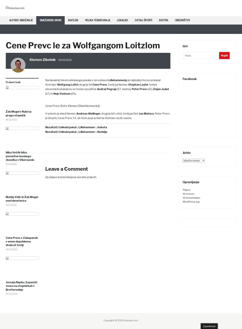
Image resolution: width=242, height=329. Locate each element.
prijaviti (91, 177)
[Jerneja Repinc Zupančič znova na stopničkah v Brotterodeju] (22, 269)
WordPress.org (191, 201)
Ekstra (163, 20)
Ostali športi (143, 20)
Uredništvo (182, 20)
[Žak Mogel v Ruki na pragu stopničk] (22, 98)
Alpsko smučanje (21, 20)
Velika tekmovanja (97, 20)
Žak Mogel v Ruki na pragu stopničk (18, 113)
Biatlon (73, 20)
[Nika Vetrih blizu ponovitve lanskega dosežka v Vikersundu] (22, 139)
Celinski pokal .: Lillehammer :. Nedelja (82, 131)
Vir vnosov (188, 193)
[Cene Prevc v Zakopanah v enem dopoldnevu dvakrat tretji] (22, 224)
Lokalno (122, 20)
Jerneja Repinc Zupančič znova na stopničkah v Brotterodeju (21, 286)
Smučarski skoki (50, 20)
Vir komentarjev (191, 197)
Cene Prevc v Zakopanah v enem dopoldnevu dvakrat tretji (22, 241)
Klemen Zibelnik (43, 60)
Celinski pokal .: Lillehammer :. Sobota (82, 127)
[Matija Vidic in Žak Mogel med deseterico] (22, 183)
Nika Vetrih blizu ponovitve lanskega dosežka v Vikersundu (20, 156)
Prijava (186, 189)
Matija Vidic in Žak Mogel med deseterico (22, 199)
